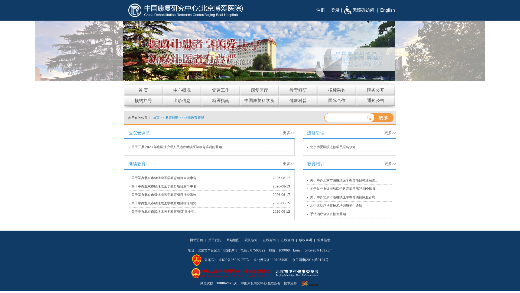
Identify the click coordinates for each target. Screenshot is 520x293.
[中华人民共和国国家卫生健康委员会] (231, 273)
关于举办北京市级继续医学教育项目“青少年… (164, 212)
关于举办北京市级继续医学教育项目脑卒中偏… (165, 186)
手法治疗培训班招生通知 (328, 214)
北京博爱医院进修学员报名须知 (333, 147)
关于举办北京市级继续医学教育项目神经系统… (165, 195)
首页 (156, 118)
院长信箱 (251, 240)
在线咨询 (269, 240)
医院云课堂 (139, 132)
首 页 (143, 90)
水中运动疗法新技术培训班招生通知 (336, 206)
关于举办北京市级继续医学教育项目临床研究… (165, 203)
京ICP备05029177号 (234, 260)
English (387, 10)
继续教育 (137, 163)
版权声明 (305, 240)
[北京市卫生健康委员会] (301, 273)
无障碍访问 (363, 10)
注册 (320, 10)
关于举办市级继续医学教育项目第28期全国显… (344, 189)
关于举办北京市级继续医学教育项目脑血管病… (344, 197)
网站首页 (196, 240)
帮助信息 (323, 240)
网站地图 (232, 240)
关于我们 (214, 240)
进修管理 (315, 132)
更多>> (289, 133)
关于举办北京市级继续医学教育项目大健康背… (165, 178)
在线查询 (287, 240)
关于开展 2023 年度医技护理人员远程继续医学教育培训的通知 (176, 147)
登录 (335, 10)
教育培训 (315, 163)
